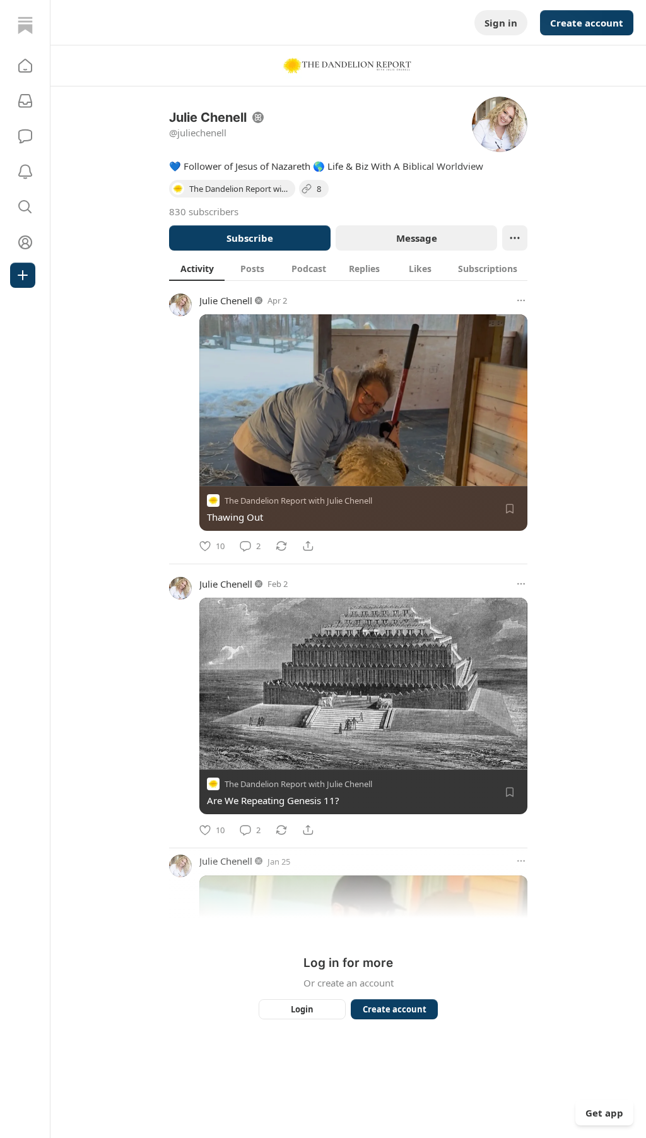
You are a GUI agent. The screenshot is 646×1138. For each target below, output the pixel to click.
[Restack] (281, 546)
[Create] (22, 275)
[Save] (510, 509)
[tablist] (348, 268)
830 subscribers (203, 211)
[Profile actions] (514, 238)
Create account (586, 22)
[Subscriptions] (25, 101)
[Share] (308, 546)
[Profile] (25, 242)
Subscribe (249, 238)
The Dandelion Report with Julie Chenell (298, 500)
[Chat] (25, 136)
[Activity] (25, 172)
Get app (604, 1112)
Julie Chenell (225, 300)
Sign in (500, 22)
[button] (25, 65)
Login (302, 1009)
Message (416, 238)
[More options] (521, 300)
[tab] (197, 268)
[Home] (25, 25)
